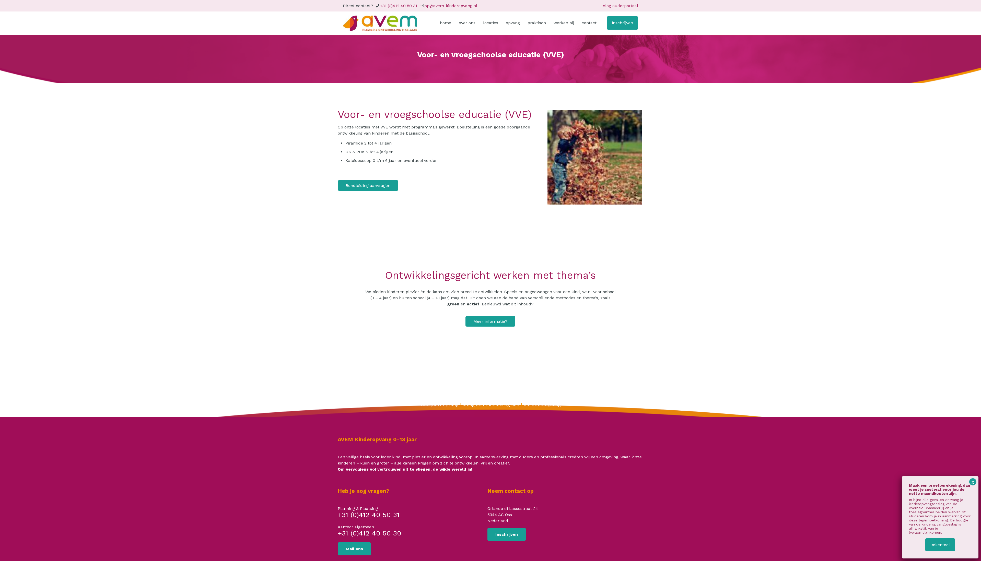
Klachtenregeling (542, 404)
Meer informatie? (490, 321)
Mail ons (354, 548)
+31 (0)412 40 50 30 (369, 533)
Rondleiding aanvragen (368, 185)
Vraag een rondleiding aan (491, 404)
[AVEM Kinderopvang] (380, 22)
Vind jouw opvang (439, 404)
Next (650, 157)
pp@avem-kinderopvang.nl (450, 5)
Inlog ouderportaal (619, 5)
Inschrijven (506, 534)
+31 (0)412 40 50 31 (398, 5)
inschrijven (622, 22)
